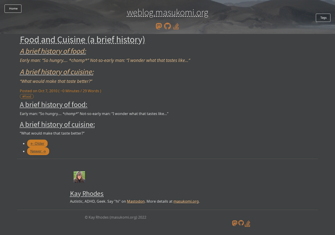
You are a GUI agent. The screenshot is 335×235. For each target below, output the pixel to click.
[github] (167, 25)
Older (37, 143)
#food (26, 96)
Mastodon (136, 201)
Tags (323, 17)
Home (13, 8)
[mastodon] (158, 25)
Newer (38, 151)
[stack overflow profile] (176, 25)
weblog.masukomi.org (167, 12)
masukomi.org (186, 201)
